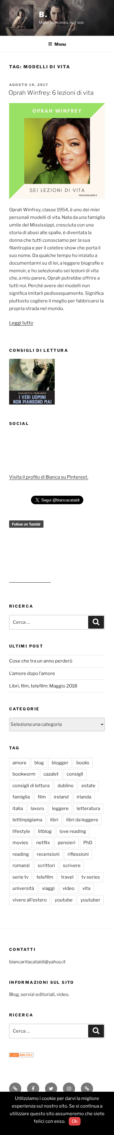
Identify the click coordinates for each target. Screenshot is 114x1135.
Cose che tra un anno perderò (40, 661)
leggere (60, 808)
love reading (73, 831)
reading (20, 854)
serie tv (20, 877)
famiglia (21, 797)
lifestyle (21, 831)
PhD (87, 842)
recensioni (48, 854)
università (23, 888)
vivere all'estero (29, 900)
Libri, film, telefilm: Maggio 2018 (43, 686)
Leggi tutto (21, 323)
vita (86, 888)
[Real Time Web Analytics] (21, 1055)
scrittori (46, 865)
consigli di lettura (31, 785)
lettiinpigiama (27, 820)
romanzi (21, 865)
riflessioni (78, 854)
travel (67, 877)
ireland (61, 797)
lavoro (37, 808)
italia (17, 808)
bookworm (24, 774)
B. (43, 14)
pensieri (66, 842)
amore (19, 763)
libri (54, 820)
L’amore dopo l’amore (32, 673)
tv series (90, 877)
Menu (60, 44)
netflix (43, 842)
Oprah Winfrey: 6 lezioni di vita (51, 92)
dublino (65, 785)
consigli (75, 774)
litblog (45, 831)
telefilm (44, 877)
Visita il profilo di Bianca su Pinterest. (48, 477)
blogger (60, 763)
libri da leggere (82, 820)
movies (20, 842)
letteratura (88, 808)
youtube (64, 900)
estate (88, 785)
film (42, 797)
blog (39, 763)
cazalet (51, 774)
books (82, 763)
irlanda (84, 797)
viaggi (48, 888)
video (68, 888)
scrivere (72, 865)
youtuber (90, 900)
